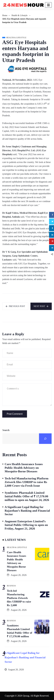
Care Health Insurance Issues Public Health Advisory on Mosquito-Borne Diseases (24, 467)
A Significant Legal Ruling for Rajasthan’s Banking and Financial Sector (27, 510)
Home (4, 15)
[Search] (45, 438)
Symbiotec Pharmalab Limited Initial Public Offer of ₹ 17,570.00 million (19, 631)
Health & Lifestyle (19, 15)
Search (5, 430)
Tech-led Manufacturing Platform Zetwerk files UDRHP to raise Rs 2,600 (19, 598)
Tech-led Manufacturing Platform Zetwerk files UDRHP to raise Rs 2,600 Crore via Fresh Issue (26, 482)
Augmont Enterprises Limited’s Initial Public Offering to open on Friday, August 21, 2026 (26, 525)
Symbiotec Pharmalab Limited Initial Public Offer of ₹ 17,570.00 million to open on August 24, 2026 (27, 496)
